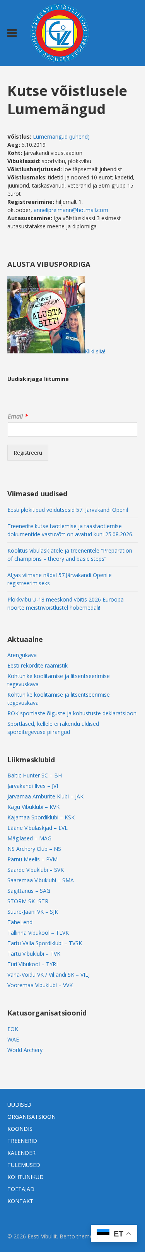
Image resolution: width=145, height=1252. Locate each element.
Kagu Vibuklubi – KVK (33, 806)
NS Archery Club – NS (34, 848)
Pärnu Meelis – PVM (32, 859)
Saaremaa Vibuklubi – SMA (40, 880)
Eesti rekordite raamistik (37, 665)
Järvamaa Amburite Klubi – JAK (45, 796)
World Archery (25, 1050)
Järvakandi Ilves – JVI (32, 785)
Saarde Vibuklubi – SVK (35, 869)
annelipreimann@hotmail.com (71, 210)
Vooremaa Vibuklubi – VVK (40, 985)
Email (18, 416)
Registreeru (28, 452)
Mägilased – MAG (29, 838)
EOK (12, 1029)
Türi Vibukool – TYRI (32, 964)
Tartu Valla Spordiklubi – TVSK (44, 943)
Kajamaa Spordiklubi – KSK (41, 817)
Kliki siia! (95, 351)
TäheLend (19, 922)
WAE (13, 1039)
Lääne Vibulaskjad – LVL (37, 827)
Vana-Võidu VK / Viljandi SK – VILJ (48, 974)
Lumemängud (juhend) (61, 136)
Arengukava (22, 655)
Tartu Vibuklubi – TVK (33, 953)
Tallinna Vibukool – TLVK (38, 932)
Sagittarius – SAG (28, 890)
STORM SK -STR (27, 901)
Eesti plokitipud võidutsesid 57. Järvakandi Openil (67, 509)
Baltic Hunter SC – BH (34, 775)
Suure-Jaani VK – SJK (32, 911)
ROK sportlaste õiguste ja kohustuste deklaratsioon (71, 713)
